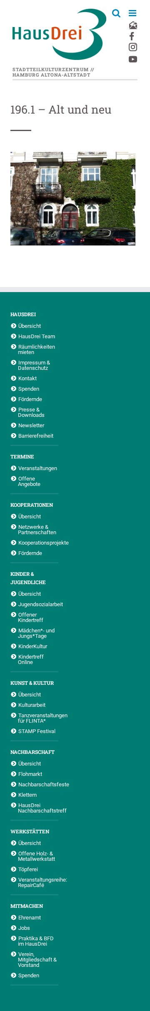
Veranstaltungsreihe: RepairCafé (38, 882)
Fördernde (30, 399)
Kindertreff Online (31, 659)
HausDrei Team (36, 336)
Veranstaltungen (37, 468)
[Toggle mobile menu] (133, 13)
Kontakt (27, 378)
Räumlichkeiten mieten (36, 349)
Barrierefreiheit (35, 436)
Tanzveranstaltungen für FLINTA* (38, 718)
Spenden (28, 389)
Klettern (27, 795)
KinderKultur (32, 646)
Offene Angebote (29, 481)
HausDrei (23, 314)
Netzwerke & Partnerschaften (37, 529)
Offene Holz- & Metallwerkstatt (36, 856)
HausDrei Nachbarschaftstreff (38, 807)
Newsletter (31, 425)
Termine (22, 456)
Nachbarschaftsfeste (38, 784)
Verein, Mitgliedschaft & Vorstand (37, 959)
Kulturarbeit (31, 705)
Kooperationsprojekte (38, 542)
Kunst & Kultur (32, 682)
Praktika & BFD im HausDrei (36, 941)
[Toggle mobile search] (116, 13)
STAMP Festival (36, 731)
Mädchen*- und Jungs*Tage (36, 633)
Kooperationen (31, 504)
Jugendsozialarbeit (38, 604)
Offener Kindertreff (30, 617)
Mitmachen (26, 905)
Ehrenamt (29, 917)
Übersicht (29, 326)
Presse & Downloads (31, 412)
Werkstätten (29, 831)
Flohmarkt (30, 774)
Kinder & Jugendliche (28, 577)
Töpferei (28, 869)
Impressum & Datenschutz (34, 365)
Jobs (24, 928)
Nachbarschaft (32, 751)
